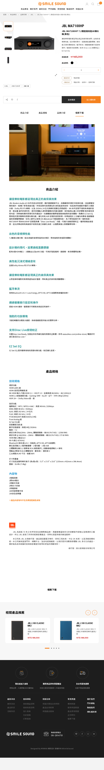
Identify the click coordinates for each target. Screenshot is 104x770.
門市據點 (52, 9)
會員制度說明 (28, 707)
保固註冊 (79, 9)
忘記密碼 (27, 715)
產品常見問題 (73, 711)
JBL (32, 14)
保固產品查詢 (48, 711)
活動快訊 (11, 711)
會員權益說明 (28, 703)
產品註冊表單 (48, 707)
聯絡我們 (70, 9)
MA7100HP (16, 86)
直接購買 (71, 99)
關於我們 (33, 9)
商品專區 (13, 14)
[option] (8, 26)
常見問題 (61, 9)
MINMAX (44, 748)
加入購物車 (91, 99)
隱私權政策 (92, 711)
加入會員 (27, 711)
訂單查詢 (27, 718)
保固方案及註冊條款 (51, 703)
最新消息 (43, 9)
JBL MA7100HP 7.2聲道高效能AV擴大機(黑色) (53, 14)
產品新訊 (11, 707)
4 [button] (56, 648)
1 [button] (47, 648)
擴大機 (27, 86)
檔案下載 (71, 718)
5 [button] (58, 648)
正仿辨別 (71, 715)
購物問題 (71, 703)
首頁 (4, 14)
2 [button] (51, 648)
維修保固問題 (73, 707)
